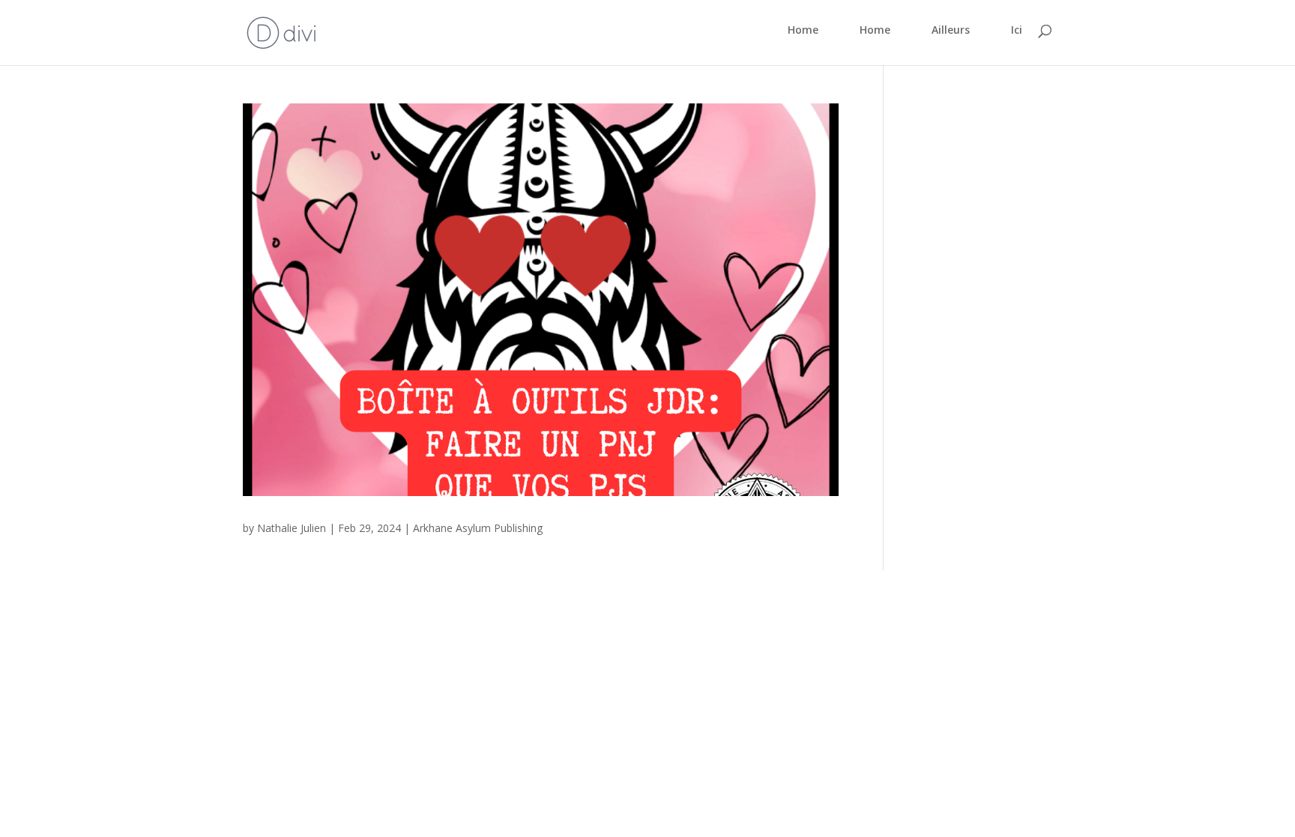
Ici (1016, 31)
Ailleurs (951, 31)
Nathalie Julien (291, 528)
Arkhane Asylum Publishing (478, 528)
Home (803, 31)
